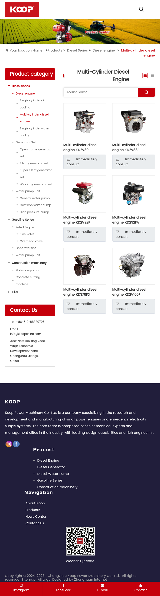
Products (55, 50)
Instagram (21, 590)
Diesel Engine (48, 460)
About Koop (35, 503)
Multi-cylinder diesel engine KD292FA (129, 220)
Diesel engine (104, 50)
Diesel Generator (51, 467)
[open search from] (141, 9)
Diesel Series (77, 50)
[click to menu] (152, 9)
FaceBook (63, 590)
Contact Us (34, 523)
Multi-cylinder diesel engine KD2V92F (80, 220)
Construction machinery (57, 487)
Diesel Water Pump (53, 474)
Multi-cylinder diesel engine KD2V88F (129, 147)
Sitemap (29, 579)
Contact (140, 590)
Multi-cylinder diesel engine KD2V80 (80, 147)
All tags (44, 579)
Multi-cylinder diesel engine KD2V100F (129, 292)
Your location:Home (26, 50)
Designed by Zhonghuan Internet (79, 579)
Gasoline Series (49, 480)
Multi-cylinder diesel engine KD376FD (80, 292)
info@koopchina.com (25, 334)
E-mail (102, 590)
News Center (35, 516)
